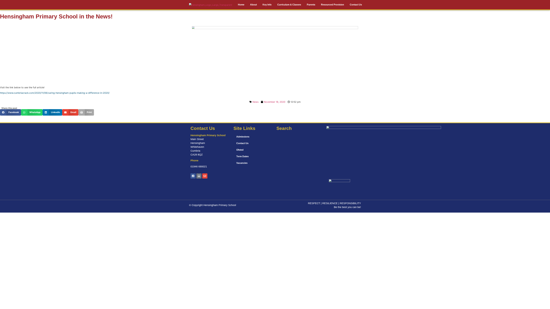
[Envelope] (204, 176)
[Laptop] (199, 176)
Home (241, 4)
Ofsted (239, 150)
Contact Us (356, 4)
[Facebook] (193, 176)
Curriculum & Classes (289, 4)
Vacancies (241, 163)
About (253, 4)
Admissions (242, 136)
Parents (311, 4)
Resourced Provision (332, 4)
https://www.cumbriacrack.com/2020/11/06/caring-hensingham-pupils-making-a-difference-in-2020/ (55, 92)
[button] (10, 112)
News (256, 101)
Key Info (267, 4)
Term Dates (242, 156)
